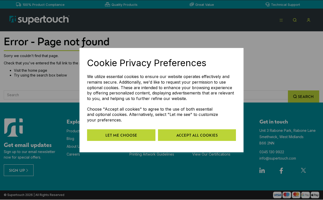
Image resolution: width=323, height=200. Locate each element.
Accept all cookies (197, 135)
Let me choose (121, 135)
